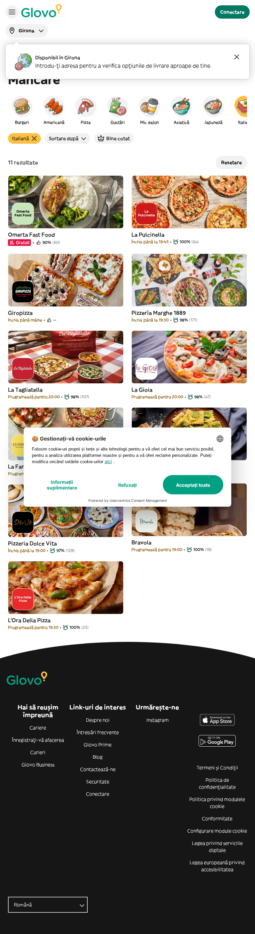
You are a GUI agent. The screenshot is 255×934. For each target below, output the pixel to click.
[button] (22, 109)
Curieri (37, 752)
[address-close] (236, 57)
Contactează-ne (98, 769)
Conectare (97, 794)
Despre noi (98, 720)
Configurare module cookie (217, 831)
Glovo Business (38, 765)
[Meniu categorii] (12, 12)
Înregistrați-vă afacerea (38, 740)
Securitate (97, 782)
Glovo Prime (98, 745)
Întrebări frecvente (98, 732)
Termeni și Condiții (217, 768)
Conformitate (217, 819)
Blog (98, 757)
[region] (127, 109)
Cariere (38, 728)
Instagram (157, 720)
